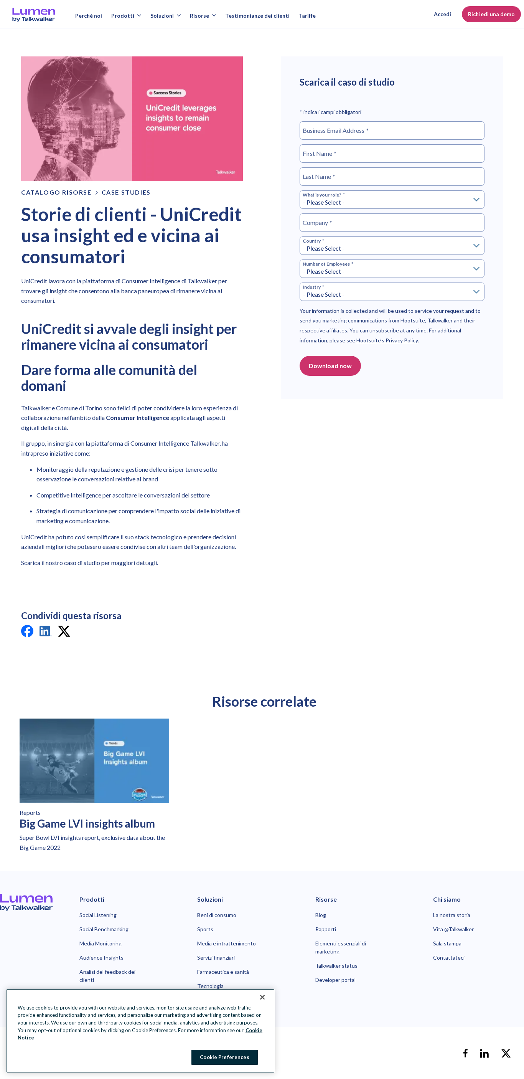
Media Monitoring (100, 943)
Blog (320, 915)
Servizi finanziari (216, 957)
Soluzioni (162, 15)
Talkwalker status (336, 965)
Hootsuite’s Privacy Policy (387, 340)
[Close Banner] (262, 997)
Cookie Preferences (224, 1057)
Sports (205, 929)
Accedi (442, 14)
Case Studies (126, 192)
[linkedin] (46, 632)
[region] (140, 1031)
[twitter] (64, 632)
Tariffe (307, 15)
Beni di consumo (216, 915)
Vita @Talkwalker (453, 929)
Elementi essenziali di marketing (340, 947)
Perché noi (88, 15)
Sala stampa (447, 943)
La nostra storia (451, 915)
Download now (330, 365)
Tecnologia (210, 986)
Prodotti (122, 15)
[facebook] (27, 632)
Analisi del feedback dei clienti (107, 975)
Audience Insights (101, 957)
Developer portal (335, 980)
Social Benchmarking (104, 929)
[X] (506, 1053)
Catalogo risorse (56, 192)
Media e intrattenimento (226, 943)
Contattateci (449, 957)
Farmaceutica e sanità (223, 971)
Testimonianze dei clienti (257, 15)
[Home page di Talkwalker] (26, 902)
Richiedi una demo (491, 14)
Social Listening (98, 915)
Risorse (199, 15)
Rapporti (325, 929)
